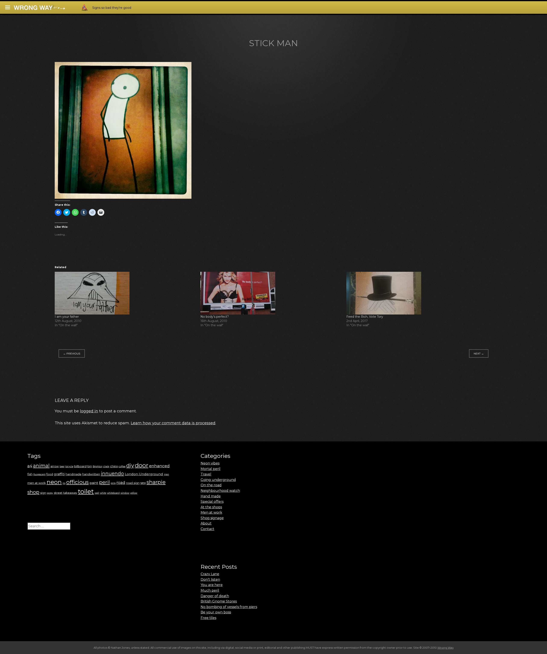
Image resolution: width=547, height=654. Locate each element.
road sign (133, 483)
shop (33, 492)
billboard (80, 466)
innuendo (112, 473)
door (141, 465)
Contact (207, 529)
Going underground (218, 480)
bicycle (69, 466)
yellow (133, 493)
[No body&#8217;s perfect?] (271, 293)
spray (50, 493)
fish (29, 474)
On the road (211, 485)
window (125, 493)
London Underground (144, 474)
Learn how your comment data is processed (173, 423)
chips (114, 466)
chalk (106, 466)
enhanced (159, 465)
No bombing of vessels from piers (229, 607)
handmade (73, 474)
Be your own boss (216, 612)
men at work (36, 483)
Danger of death (215, 596)
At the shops (211, 507)
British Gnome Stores (219, 601)
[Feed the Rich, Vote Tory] (417, 293)
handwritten (91, 474)
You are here (212, 585)
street (58, 492)
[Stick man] (123, 197)
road (120, 482)
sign (43, 492)
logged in (89, 411)
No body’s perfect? (214, 317)
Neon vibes (210, 463)
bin (89, 466)
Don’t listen (210, 580)
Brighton (97, 466)
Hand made (211, 496)
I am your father (67, 317)
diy (130, 465)
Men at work (211, 512)
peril (104, 482)
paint (94, 483)
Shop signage (212, 518)
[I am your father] (125, 293)
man (166, 474)
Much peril (210, 590)
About (206, 523)
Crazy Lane (210, 574)
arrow (54, 466)
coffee (122, 466)
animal (41, 466)
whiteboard (113, 493)
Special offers (212, 502)
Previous (71, 353)
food (49, 474)
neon (54, 481)
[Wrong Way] (51, 8)
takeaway (70, 492)
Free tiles (208, 618)
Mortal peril (211, 469)
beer (62, 466)
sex (143, 483)
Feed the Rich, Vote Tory (364, 317)
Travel (206, 474)
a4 (29, 466)
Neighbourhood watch (220, 491)
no (64, 483)
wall (97, 493)
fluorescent (39, 474)
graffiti (59, 474)
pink (113, 483)
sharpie (156, 482)
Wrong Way (445, 647)
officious (77, 482)
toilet (86, 491)
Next (479, 353)
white (103, 493)
